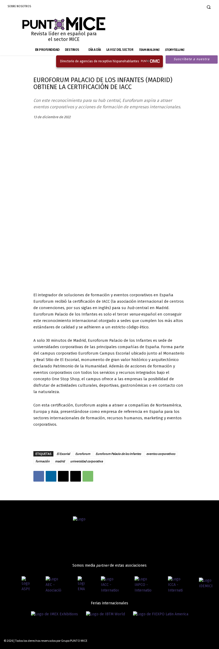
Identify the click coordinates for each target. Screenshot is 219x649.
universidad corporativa (86, 461)
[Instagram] (186, 7)
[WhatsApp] (88, 476)
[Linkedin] (194, 7)
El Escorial (63, 454)
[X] (63, 476)
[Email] (75, 476)
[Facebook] (177, 7)
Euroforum (82, 454)
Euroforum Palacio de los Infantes (118, 454)
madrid (60, 461)
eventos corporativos (160, 454)
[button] (208, 7)
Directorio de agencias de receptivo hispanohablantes (99, 61)
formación (43, 461)
